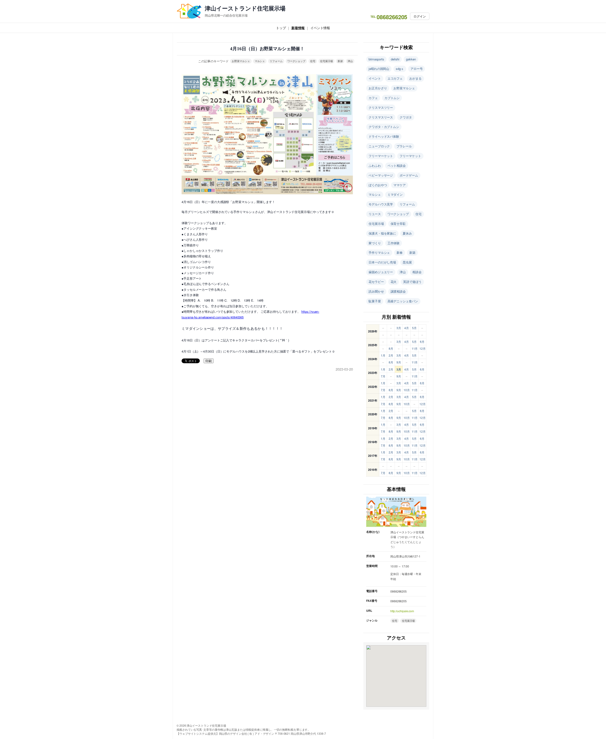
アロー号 (416, 68)
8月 (391, 348)
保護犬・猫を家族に (382, 233)
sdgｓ (400, 68)
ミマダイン (395, 194)
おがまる (415, 78)
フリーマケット (410, 156)
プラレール (404, 146)
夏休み (407, 233)
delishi (395, 59)
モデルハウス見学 (381, 204)
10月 (407, 390)
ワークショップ (296, 61)
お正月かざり (378, 88)
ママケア (399, 185)
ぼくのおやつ (378, 185)
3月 (399, 328)
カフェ (373, 97)
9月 (399, 362)
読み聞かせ (376, 291)
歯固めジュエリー (381, 272)
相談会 (417, 272)
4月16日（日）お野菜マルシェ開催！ (267, 48)
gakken (411, 59)
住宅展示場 (326, 61)
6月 (422, 342)
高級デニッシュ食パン (403, 301)
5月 (414, 328)
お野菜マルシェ (241, 61)
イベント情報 (320, 27)
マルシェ (260, 61)
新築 (340, 61)
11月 (415, 348)
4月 (406, 328)
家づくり (375, 243)
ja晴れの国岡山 (379, 68)
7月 (383, 376)
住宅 (312, 61)
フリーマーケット (381, 156)
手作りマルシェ (379, 252)
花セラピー (376, 281)
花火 (394, 281)
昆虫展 (407, 262)
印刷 (208, 361)
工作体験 (394, 243)
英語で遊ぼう (412, 281)
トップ (281, 27)
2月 (391, 355)
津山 (350, 61)
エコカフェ (395, 78)
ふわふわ (375, 165)
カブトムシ (392, 97)
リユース (375, 214)
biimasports (376, 59)
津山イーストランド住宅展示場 (245, 8)
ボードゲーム (409, 175)
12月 (422, 348)
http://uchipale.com (402, 611)
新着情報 (298, 27)
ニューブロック (379, 146)
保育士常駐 (398, 223)
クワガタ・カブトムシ (384, 126)
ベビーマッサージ (381, 175)
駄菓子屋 (375, 301)
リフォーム (276, 61)
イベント (375, 78)
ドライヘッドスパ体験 (384, 136)
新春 (400, 252)
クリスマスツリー (381, 107)
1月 (383, 355)
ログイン (420, 16)
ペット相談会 (397, 165)
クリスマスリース (381, 117)
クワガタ (406, 117)
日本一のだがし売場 (382, 262)
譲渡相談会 (398, 291)
